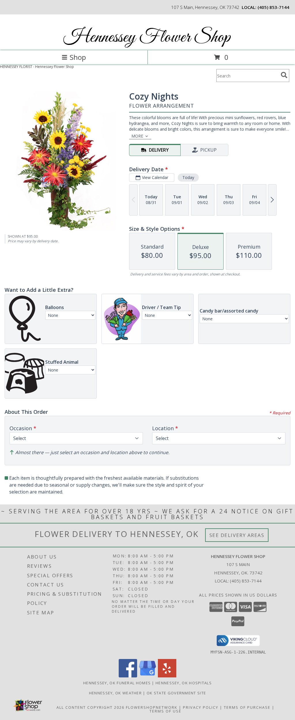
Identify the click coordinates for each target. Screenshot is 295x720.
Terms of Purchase (247, 707)
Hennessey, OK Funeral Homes (117, 682)
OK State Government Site (176, 693)
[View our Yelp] (167, 676)
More (137, 136)
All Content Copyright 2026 (90, 707)
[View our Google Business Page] (147, 676)
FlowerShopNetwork (151, 707)
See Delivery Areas (236, 535)
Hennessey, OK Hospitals (184, 682)
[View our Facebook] (128, 676)
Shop (78, 57)
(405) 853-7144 (273, 7)
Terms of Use (165, 711)
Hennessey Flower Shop (146, 37)
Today (188, 177)
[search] (284, 75)
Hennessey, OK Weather (115, 693)
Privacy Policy (200, 707)
